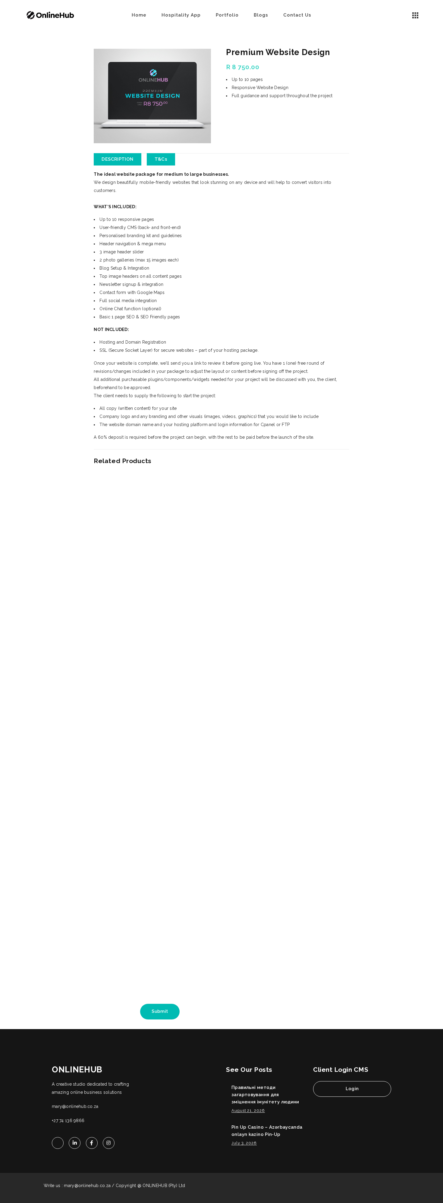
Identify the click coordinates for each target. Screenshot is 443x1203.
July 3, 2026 (244, 1143)
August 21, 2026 (248, 1110)
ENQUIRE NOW (247, 110)
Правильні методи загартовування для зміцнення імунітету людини (265, 1095)
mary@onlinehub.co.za (75, 1106)
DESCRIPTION (117, 159)
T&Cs (161, 159)
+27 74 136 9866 (68, 1120)
